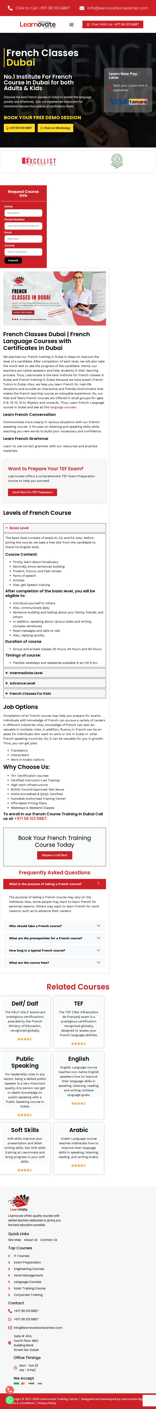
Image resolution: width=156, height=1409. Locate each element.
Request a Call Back (54, 855)
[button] (71, 24)
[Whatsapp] (10, 1400)
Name (8, 206)
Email (8, 232)
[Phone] (10, 1390)
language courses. (63, 407)
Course (9, 245)
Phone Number (14, 219)
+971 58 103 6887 (30, 818)
